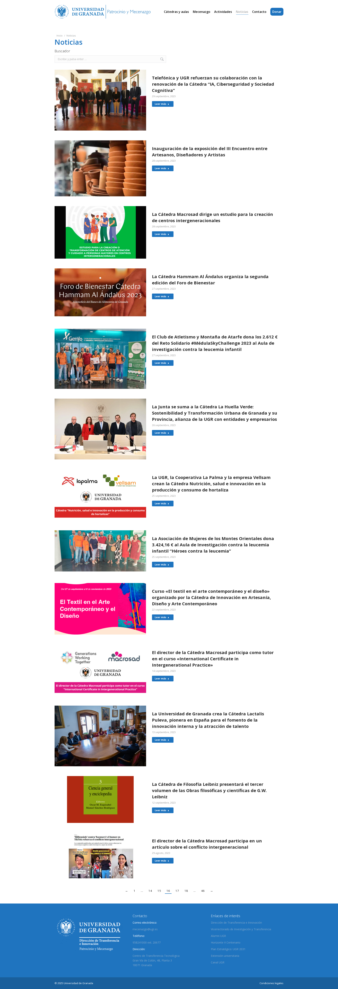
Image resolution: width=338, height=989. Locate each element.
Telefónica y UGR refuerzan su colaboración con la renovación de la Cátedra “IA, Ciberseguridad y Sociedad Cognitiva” (213, 84)
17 (177, 891)
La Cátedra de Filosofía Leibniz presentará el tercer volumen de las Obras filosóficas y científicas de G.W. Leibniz (209, 790)
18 (186, 891)
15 (159, 891)
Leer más (160, 104)
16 (168, 891)
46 (203, 891)
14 (150, 891)
